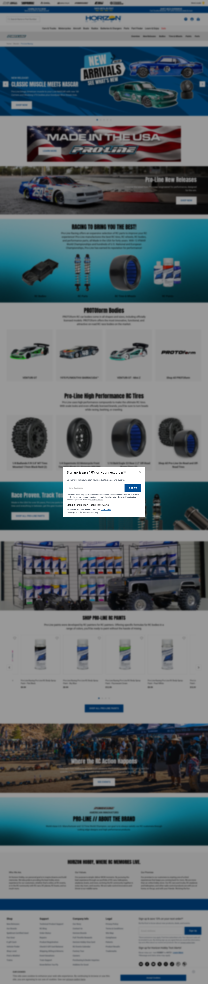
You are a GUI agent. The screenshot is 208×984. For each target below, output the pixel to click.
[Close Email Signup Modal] (139, 472)
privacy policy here (96, 500)
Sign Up (133, 487)
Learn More (106, 509)
